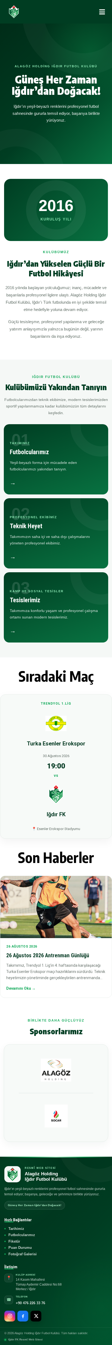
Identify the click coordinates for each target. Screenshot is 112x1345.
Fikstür (14, 1241)
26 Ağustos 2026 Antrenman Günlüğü (47, 955)
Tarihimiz (16, 1229)
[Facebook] (22, 1316)
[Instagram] (9, 1316)
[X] (35, 1316)
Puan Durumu (20, 1248)
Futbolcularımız (21, 1235)
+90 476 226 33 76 (30, 1303)
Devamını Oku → (21, 988)
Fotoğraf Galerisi (22, 1254)
